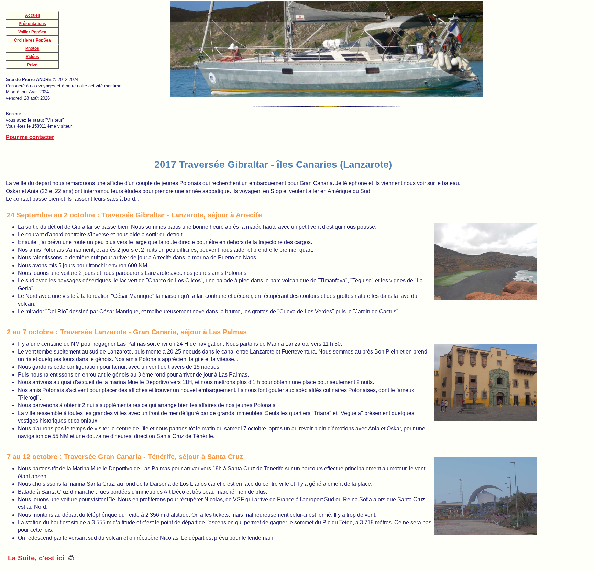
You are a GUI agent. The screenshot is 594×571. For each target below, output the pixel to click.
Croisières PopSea (32, 40)
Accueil (32, 15)
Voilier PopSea (32, 32)
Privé (32, 65)
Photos (32, 48)
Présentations (32, 23)
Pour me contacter (30, 137)
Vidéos (32, 56)
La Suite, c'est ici (35, 558)
